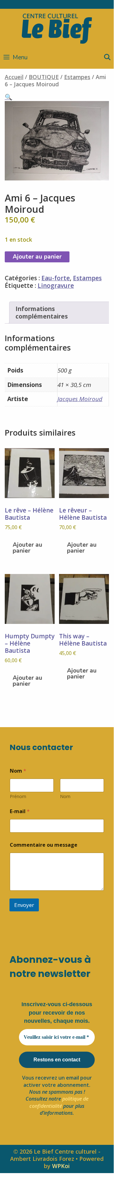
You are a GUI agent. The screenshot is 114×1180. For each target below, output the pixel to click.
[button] (8, 97)
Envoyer (24, 905)
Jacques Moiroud (79, 399)
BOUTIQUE (44, 77)
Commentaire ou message (43, 845)
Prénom (18, 796)
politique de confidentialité (58, 1102)
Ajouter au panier (37, 257)
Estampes (77, 77)
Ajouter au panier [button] (27, 548)
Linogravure (56, 286)
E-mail (20, 811)
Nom (65, 796)
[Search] (107, 57)
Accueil (14, 77)
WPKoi (61, 1166)
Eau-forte (55, 278)
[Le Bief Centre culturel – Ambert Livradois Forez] (57, 28)
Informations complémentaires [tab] (41, 313)
